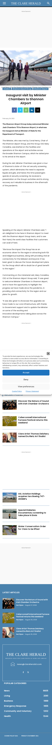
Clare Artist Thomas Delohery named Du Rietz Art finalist (33, 435)
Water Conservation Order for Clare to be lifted (32, 528)
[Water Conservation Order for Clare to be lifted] (10, 530)
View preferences (26, 386)
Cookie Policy (17, 391)
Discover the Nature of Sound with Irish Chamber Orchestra (33, 402)
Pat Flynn (19, 605)
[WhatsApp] (26, 110)
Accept (26, 372)
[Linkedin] (31, 110)
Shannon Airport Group (22, 89)
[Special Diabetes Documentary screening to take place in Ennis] (10, 514)
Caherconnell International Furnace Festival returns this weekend (33, 420)
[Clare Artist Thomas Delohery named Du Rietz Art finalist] (10, 437)
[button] (48, 353)
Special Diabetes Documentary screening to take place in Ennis (32, 513)
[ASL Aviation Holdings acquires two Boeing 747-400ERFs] (10, 497)
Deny (26, 379)
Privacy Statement (32, 391)
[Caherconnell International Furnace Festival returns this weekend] (10, 421)
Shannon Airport (40, 89)
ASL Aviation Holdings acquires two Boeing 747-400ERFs (31, 496)
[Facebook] (14, 110)
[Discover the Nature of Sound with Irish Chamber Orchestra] (10, 405)
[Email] (37, 110)
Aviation (7, 89)
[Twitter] (20, 110)
